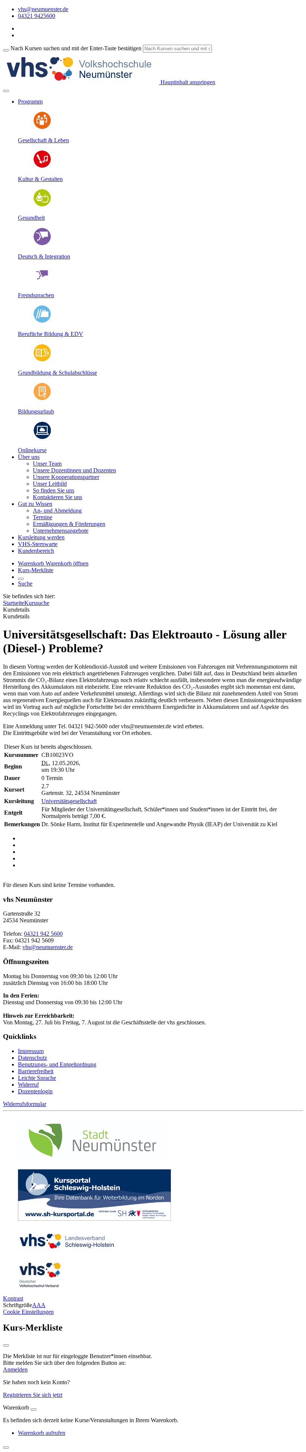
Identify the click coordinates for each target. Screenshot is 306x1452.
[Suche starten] (6, 50)
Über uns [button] (29, 457)
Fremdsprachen (36, 295)
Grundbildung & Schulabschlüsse (57, 373)
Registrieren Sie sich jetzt (32, 1395)
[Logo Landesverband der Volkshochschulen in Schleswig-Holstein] (67, 1252)
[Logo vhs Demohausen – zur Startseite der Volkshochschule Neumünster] (81, 82)
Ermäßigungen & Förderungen (69, 524)
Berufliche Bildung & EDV (50, 334)
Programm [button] (30, 101)
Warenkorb (32, 563)
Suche (25, 583)
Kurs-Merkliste (35, 570)
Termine (42, 517)
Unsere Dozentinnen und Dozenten (74, 470)
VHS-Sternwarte (37, 544)
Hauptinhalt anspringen (187, 82)
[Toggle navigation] (6, 91)
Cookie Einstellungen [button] (28, 1312)
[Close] (34, 1409)
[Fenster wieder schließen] (6, 1345)
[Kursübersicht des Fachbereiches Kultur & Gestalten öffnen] (42, 166)
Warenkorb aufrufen (41, 1433)
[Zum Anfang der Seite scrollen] (6, 1447)
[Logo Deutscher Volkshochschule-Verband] (39, 1286)
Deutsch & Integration (44, 256)
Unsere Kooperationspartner (66, 477)
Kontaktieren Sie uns (57, 497)
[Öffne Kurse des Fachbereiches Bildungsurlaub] (42, 399)
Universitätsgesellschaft (69, 801)
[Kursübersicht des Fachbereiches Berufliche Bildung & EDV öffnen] (42, 321)
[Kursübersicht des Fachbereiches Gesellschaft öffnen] (42, 127)
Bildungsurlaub (36, 411)
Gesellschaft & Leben (43, 140)
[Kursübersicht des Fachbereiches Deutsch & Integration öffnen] (42, 244)
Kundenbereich (36, 551)
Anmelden (15, 1369)
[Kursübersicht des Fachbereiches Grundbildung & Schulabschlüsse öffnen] (42, 360)
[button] (67, 563)
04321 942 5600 (43, 934)
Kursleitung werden (41, 537)
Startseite (13, 603)
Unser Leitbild (50, 484)
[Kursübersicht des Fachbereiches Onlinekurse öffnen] (42, 437)
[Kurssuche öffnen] (21, 579)
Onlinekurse (32, 450)
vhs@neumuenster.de (47, 947)
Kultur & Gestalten (40, 179)
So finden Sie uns (53, 490)
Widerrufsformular (24, 1104)
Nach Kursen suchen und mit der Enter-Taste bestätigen (75, 48)
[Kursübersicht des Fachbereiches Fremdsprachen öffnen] (42, 282)
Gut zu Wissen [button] (35, 504)
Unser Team (47, 463)
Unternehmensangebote (60, 530)
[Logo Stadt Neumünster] (92, 1160)
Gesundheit (31, 218)
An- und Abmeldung (57, 510)
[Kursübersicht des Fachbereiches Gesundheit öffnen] (42, 205)
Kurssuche (36, 603)
